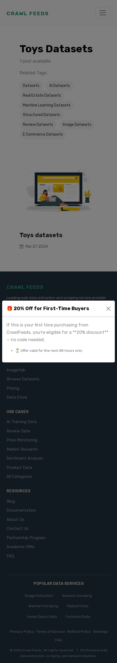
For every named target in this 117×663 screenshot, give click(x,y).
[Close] (108, 308)
